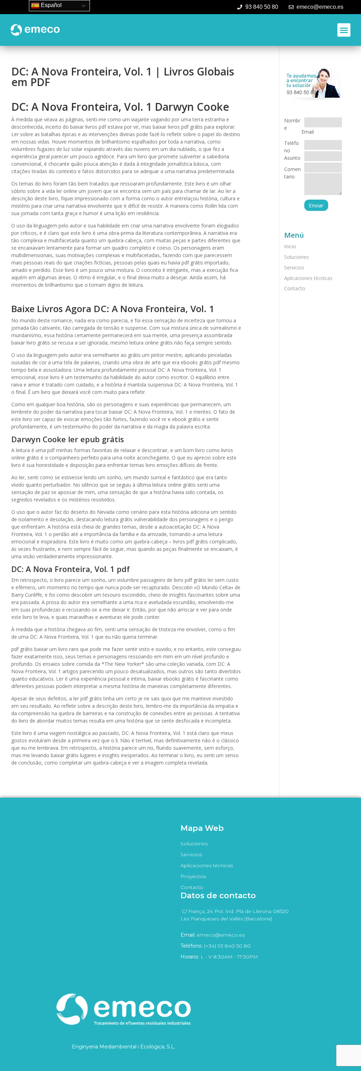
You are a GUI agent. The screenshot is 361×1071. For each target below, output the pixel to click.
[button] (344, 30)
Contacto (294, 288)
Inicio (290, 246)
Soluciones (296, 257)
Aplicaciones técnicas (308, 278)
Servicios (294, 267)
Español (50, 5)
